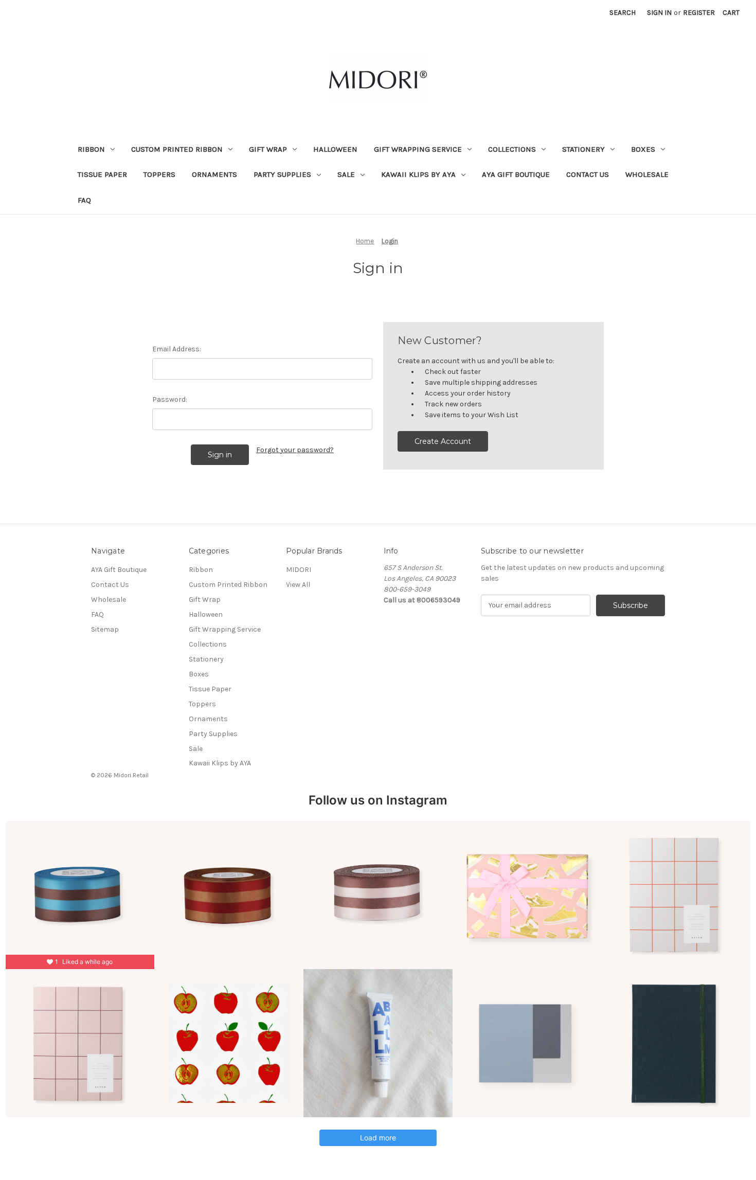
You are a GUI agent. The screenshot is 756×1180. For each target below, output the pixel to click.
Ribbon (91, 149)
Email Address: (176, 349)
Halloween (335, 149)
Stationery (583, 149)
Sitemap (105, 629)
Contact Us (587, 174)
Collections (512, 149)
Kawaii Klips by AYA (418, 174)
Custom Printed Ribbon (177, 149)
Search (622, 12)
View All (298, 584)
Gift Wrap (268, 149)
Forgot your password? (295, 449)
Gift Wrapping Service (418, 149)
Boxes (643, 149)
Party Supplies (282, 174)
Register (699, 12)
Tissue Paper (102, 174)
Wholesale (647, 174)
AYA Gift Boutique (516, 174)
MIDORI (298, 569)
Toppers (159, 174)
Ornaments (214, 174)
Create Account (443, 441)
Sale (346, 174)
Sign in (659, 12)
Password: (169, 399)
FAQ (84, 200)
